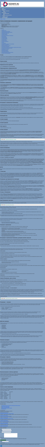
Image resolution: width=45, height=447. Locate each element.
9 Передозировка (4, 36)
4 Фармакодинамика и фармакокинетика (7, 32)
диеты (4, 14)
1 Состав (3, 29)
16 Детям (3, 42)
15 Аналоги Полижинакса (5, 41)
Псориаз (3, 8)
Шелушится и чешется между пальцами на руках (6, 418)
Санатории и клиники (4, 17)
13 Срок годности (4, 39)
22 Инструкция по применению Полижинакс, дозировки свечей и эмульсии (11, 47)
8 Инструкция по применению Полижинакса (7, 35)
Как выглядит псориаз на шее (5, 406)
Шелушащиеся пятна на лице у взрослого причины (7, 413)
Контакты (3, 4)
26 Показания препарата (5, 50)
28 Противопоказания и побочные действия (7, 52)
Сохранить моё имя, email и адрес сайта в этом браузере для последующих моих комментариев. (13, 438)
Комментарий (2, 437)
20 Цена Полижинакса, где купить (6, 45)
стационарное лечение (6, 13)
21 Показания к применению (5, 46)
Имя (1, 429)
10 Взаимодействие (4, 37)
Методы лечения (4, 12)
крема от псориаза (5, 16)
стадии (4, 11)
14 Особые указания (4, 40)
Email (1, 430)
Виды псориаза (4, 9)
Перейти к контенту (2, 0)
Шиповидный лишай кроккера (4, 423)
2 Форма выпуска (4, 30)
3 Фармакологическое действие (6, 31)
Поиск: (1, 441)
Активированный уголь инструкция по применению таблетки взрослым (11, 405)
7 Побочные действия (4, 34)
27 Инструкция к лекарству (5, 51)
